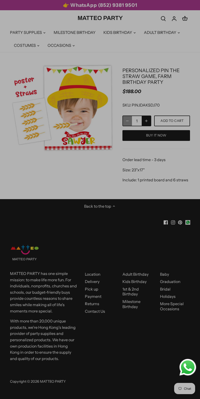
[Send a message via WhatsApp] (188, 367)
